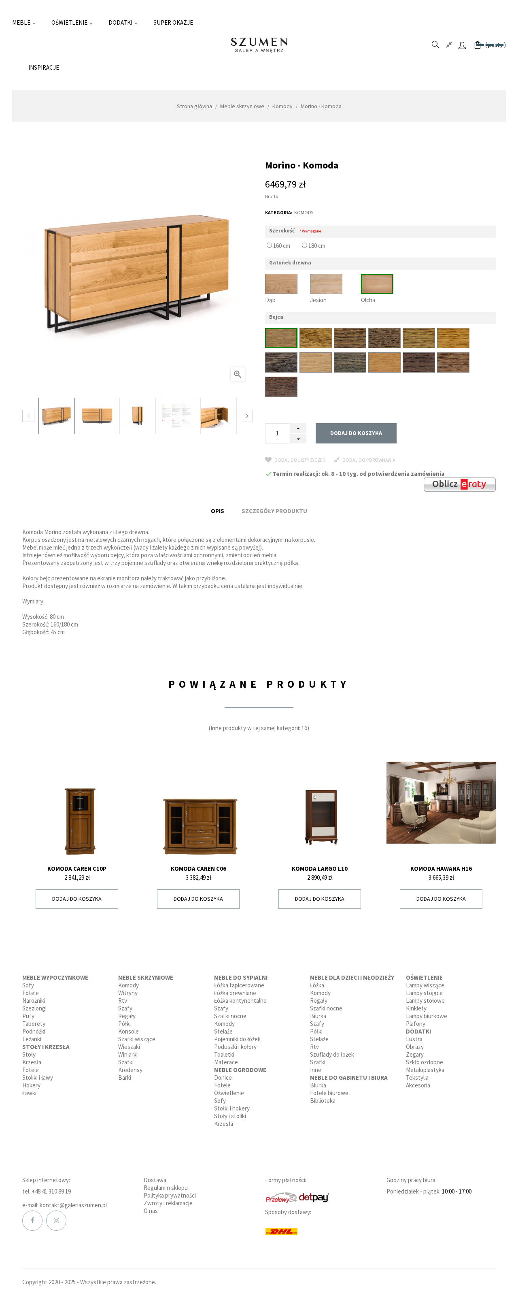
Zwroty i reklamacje (168, 1203)
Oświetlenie (229, 1093)
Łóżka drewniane (235, 993)
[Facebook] (32, 1221)
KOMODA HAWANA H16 (441, 868)
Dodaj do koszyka (356, 433)
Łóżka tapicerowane (239, 985)
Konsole (128, 1031)
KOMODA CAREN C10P (76, 868)
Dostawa (155, 1180)
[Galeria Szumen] (259, 45)
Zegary (415, 1054)
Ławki (29, 1093)
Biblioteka (322, 1100)
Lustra (414, 1039)
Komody (303, 212)
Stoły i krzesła (46, 1047)
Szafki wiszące (136, 1039)
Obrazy (415, 1047)
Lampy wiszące (425, 985)
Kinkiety (416, 1008)
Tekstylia (417, 1077)
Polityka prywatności (170, 1195)
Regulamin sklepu (166, 1187)
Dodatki (418, 1031)
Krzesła (31, 1062)
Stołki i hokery (232, 1108)
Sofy (28, 985)
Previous (28, 416)
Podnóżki (33, 1031)
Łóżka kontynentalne (240, 1000)
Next (247, 416)
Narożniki (33, 1000)
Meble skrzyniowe (145, 977)
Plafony (415, 1023)
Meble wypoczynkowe (55, 977)
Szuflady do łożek (332, 1054)
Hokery (31, 1085)
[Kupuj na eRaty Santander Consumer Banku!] (460, 484)
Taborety (33, 1023)
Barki (124, 1077)
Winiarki (128, 1054)
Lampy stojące (424, 993)
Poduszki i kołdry (235, 1047)
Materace (226, 1062)
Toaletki (224, 1054)
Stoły (29, 1054)
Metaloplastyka (425, 1070)
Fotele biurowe (329, 1093)
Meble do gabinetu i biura (349, 1077)
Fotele (30, 993)
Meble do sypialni (240, 977)
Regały (127, 1016)
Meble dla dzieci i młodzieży (352, 977)
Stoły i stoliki (230, 1116)
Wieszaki (129, 1047)
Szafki (126, 1062)
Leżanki (31, 1039)
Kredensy (130, 1070)
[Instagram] (56, 1221)
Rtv (122, 1000)
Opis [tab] (217, 511)
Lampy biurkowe (426, 1016)
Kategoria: (279, 212)
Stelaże (223, 1031)
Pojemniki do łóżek (237, 1039)
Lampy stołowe (425, 1000)
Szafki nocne (230, 1016)
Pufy (28, 1016)
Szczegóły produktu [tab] (274, 511)
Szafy (125, 1008)
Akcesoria (418, 1085)
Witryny (128, 993)
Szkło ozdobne (424, 1062)
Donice (223, 1077)
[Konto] (462, 45)
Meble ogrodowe (240, 1070)
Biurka (318, 1016)
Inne (315, 1070)
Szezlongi (34, 1008)
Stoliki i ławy (37, 1077)
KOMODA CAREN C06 (198, 868)
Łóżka (317, 985)
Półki (124, 1023)
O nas (151, 1211)
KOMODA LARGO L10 (320, 868)
